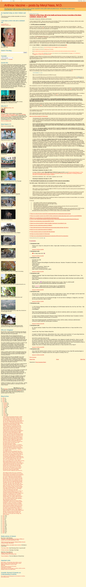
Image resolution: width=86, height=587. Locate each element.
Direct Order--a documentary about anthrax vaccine (11, 562)
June (4, 409)
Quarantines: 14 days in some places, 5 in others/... (12, 502)
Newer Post (32, 359)
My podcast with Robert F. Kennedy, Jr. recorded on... (13, 444)
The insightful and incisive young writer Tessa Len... (12, 451)
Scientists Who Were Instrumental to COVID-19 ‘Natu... (13, 447)
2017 (3, 520)
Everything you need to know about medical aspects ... (13, 437)
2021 (3, 515)
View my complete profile (6, 120)
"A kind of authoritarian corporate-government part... (12, 426)
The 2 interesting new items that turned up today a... (12, 475)
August (4, 407)
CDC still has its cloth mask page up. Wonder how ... (12, 507)
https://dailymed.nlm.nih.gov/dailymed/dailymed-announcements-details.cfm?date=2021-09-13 (49, 227)
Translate (10, 59)
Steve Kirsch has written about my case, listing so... (12, 467)
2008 (3, 531)
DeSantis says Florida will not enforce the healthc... (12, 466)
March (4, 413)
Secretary (37, 49)
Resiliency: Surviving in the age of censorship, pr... (12, 495)
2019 (3, 518)
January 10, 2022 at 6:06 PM (38, 289)
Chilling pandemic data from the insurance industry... (12, 500)
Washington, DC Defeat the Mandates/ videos (11, 424)
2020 (3, 516)
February (5, 414)
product (51, 53)
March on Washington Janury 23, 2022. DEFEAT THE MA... (14, 460)
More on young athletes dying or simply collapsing (12, 509)
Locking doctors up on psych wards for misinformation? (13, 430)
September (5, 406)
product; (52, 49)
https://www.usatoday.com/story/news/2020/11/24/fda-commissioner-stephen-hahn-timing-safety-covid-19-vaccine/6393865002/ (56, 215)
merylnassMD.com (4, 24)
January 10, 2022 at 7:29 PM (38, 301)
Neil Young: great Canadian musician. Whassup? (12, 428)
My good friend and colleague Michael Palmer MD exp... (13, 454)
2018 (3, 519)
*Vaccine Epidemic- (5, 556)
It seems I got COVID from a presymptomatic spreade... (13, 433)
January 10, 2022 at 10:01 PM (38, 323)
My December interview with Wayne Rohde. (11, 469)
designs (5, 388)
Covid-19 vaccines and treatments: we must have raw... (13, 445)
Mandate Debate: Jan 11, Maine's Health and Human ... (13, 496)
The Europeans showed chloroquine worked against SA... (13, 456)
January (4, 415)
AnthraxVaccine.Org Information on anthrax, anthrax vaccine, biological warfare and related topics (13, 569)
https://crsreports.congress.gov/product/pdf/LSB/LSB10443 (43, 231)
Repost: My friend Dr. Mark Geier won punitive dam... (12, 485)
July (4, 408)
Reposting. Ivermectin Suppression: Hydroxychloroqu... (13, 439)
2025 (3, 398)
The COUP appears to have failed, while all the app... (12, 419)
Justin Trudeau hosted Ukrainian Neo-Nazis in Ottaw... (13, 416)
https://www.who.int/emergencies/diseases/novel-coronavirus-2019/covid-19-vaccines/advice (49, 235)
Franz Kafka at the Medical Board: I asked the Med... (12, 487)
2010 (3, 529)
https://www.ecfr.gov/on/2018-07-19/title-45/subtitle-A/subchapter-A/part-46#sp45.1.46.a (48, 223)
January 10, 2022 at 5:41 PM (38, 271)
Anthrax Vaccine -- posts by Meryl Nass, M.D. (33, 5)
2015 (3, 523)
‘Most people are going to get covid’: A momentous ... (12, 472)
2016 (3, 521)
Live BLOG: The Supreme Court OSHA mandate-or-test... (13, 493)
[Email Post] (44, 237)
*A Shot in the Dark (5, 550)
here (4, 126)
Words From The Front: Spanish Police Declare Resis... (13, 452)
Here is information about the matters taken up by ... (12, 458)
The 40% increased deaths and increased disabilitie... (13, 503)
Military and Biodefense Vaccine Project (9, 564)
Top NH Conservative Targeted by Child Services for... (13, 470)
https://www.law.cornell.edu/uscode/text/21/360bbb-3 (41, 225)
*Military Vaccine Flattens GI (7, 553)
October (4, 405)
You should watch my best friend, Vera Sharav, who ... (13, 418)
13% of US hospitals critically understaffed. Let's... (12, 440)
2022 (3, 401)
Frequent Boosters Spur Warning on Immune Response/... (13, 474)
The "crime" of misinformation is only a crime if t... (12, 459)
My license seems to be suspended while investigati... (13, 481)
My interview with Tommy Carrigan (9, 443)
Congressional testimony (6, 116)
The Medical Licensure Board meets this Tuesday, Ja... (13, 490)
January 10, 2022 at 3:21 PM (38, 255)
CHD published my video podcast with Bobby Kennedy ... (13, 423)
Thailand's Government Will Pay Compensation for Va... (13, 436)
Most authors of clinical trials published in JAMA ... (12, 432)
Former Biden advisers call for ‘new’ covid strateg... (12, 488)
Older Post (82, 359)
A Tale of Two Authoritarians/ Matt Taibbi (10, 489)
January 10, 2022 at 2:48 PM (38, 249)
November (5, 404)
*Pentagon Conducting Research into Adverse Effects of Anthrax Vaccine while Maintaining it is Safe (12, 540)
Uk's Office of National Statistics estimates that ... (12, 512)
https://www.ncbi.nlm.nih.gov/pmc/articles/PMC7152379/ (42, 221)
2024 (3, 399)
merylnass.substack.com (6, 25)
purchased (19, 389)
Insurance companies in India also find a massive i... (12, 497)
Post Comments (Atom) (41, 362)
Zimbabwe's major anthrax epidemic (8, 114)
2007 (3, 532)
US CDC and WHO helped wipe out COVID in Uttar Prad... (13, 457)
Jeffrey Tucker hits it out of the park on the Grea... (12, 425)
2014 (3, 524)
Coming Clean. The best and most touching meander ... (13, 501)
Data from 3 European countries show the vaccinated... (13, 486)
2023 (3, 400)
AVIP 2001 (3, 565)
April (4, 412)
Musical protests (6, 514)
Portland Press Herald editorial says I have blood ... (12, 494)
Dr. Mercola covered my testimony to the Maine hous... (13, 441)
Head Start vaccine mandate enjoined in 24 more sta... (13, 504)
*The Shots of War (4, 548)
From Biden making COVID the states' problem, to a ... (13, 508)
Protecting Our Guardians (6, 567)
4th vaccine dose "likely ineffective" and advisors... (12, 455)
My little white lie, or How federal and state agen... (12, 465)
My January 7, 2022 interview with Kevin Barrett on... (12, 476)
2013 (3, 525)
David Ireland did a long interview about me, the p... (12, 427)
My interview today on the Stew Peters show (11, 442)
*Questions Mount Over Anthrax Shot (8, 554)
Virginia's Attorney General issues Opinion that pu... (12, 429)
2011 (3, 527)
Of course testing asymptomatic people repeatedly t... (13, 498)
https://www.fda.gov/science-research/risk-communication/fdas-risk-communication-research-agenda (51, 213)
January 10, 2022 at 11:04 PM (38, 354)
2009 (3, 530)
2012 (3, 526)
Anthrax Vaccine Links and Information (8, 566)
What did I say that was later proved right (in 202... (12, 511)
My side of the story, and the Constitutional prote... (12, 468)
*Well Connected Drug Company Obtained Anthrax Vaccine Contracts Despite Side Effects (13, 543)
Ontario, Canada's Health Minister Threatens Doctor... (12, 417)
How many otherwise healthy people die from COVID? (13, 438)
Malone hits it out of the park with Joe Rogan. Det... (12, 513)
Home (57, 359)
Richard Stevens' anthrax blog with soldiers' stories (11, 563)
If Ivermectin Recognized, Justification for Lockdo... (12, 446)
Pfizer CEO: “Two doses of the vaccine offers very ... (12, 483)
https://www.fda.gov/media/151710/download (39, 116)
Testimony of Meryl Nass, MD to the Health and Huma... (13, 484)
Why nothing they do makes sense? (9, 499)
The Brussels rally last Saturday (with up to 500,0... (12, 431)
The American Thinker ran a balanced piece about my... (13, 453)
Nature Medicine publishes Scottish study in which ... (12, 461)
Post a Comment (33, 357)
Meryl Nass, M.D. (10, 107)
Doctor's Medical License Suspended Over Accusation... (13, 473)
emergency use (46, 49)
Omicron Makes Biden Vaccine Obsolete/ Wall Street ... (13, 480)
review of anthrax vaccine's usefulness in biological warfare (13, 115)
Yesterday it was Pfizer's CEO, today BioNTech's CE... (13, 482)
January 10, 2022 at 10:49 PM (38, 347)
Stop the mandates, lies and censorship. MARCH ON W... (13, 510)
